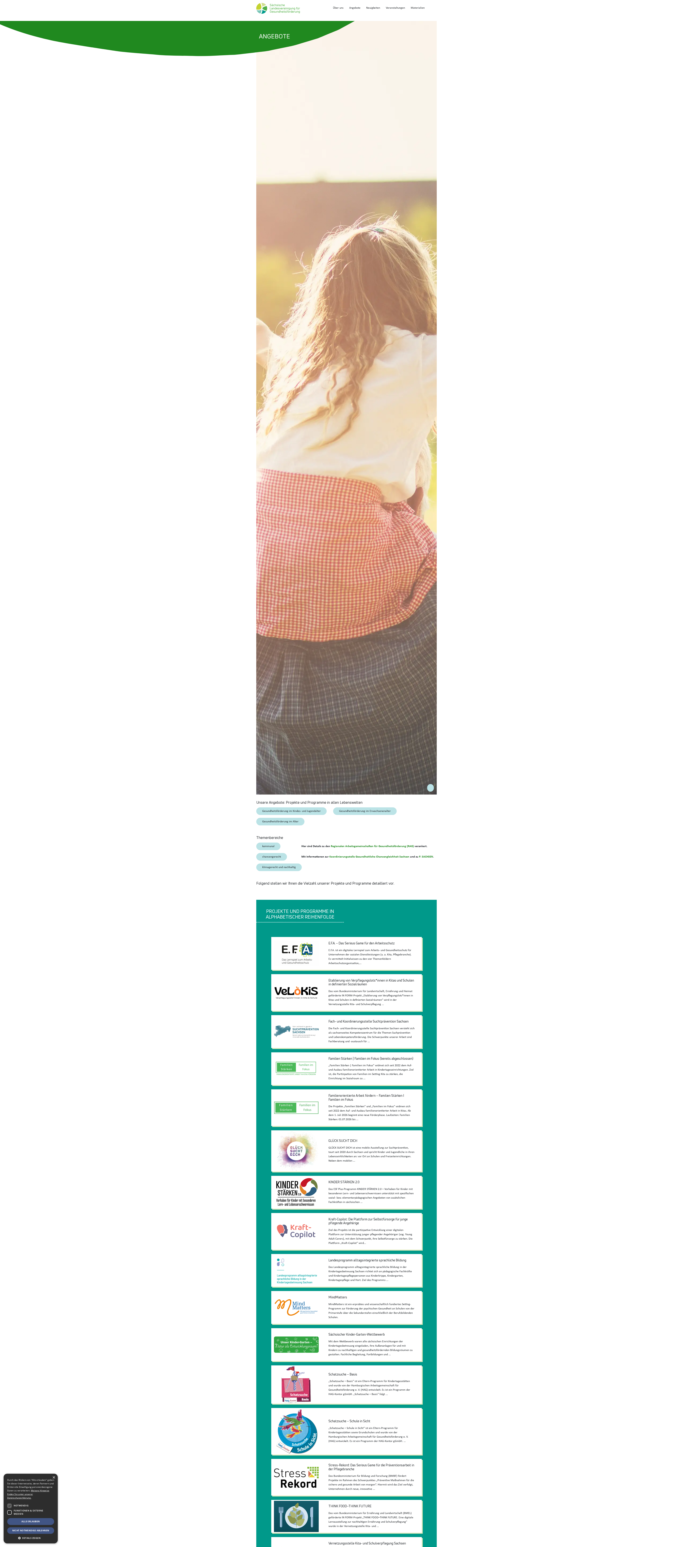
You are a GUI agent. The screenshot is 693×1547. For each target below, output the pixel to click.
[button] (30, 1538)
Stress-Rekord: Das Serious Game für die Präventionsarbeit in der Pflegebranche (371, 1467)
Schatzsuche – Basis (342, 1374)
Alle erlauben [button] (30, 1521)
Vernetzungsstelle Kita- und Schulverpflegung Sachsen (367, 1543)
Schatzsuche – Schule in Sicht (349, 1421)
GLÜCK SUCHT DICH (342, 1140)
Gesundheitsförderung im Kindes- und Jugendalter (291, 811)
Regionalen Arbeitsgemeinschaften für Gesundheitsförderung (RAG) (372, 846)
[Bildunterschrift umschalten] (430, 788)
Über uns (338, 7)
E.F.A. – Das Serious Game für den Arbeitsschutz (361, 943)
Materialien (418, 7)
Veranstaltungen (395, 7)
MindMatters (337, 1297)
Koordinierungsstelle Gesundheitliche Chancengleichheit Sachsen (369, 856)
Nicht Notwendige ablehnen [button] (30, 1530)
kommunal (268, 846)
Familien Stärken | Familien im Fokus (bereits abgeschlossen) (370, 1058)
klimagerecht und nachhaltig (279, 867)
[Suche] (432, 8)
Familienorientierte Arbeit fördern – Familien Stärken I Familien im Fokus (366, 1097)
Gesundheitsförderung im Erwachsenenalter (365, 811)
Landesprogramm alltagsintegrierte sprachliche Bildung (367, 1260)
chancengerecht (271, 856)
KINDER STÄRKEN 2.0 (343, 1182)
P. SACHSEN (426, 856)
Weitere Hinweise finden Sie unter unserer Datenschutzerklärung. (28, 1494)
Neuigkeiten (373, 7)
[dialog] (31, 1508)
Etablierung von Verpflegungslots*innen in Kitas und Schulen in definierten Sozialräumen (371, 982)
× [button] (53, 1477)
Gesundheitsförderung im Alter (280, 821)
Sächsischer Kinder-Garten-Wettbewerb (356, 1334)
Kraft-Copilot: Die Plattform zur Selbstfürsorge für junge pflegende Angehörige (368, 1221)
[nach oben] (686, 1540)
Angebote (354, 7)
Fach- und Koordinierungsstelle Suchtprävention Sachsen (368, 1021)
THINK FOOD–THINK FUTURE (349, 1506)
